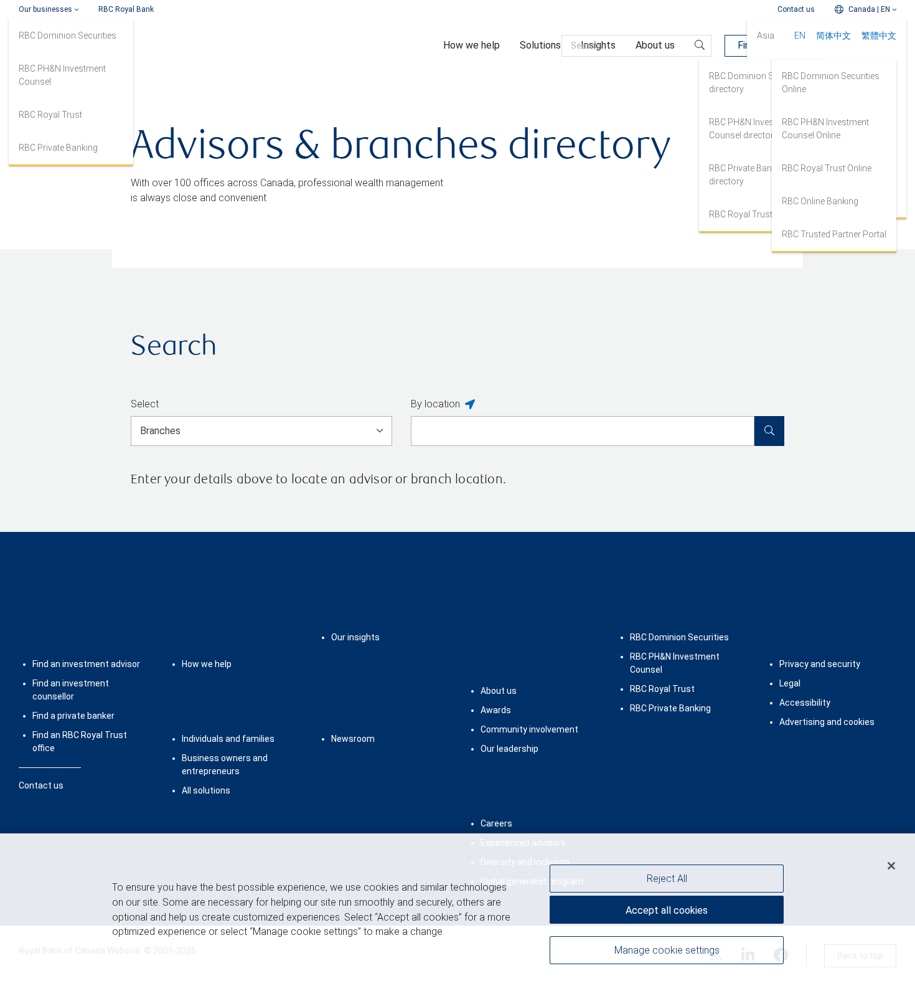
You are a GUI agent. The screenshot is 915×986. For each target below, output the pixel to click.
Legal (789, 683)
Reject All (667, 878)
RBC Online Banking (820, 201)
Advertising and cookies (827, 722)
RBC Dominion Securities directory (758, 82)
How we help (207, 664)
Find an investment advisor (86, 664)
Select (145, 404)
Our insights (355, 637)
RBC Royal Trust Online (826, 168)
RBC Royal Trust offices (755, 214)
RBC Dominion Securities (67, 35)
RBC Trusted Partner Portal (834, 234)
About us (499, 691)
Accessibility (804, 703)
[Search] (769, 431)
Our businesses (45, 9)
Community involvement (529, 729)
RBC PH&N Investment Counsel (62, 75)
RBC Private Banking (58, 148)
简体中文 (833, 35)
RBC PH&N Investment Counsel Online (825, 128)
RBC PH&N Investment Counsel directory (752, 128)
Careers (496, 823)
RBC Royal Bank (126, 9)
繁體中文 (878, 35)
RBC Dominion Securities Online (831, 82)
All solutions (206, 790)
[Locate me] (470, 404)
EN (799, 35)
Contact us (796, 9)
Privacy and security (819, 664)
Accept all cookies (667, 910)
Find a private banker (73, 716)
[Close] (891, 865)
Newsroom (353, 739)
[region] (457, 909)
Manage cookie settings (667, 950)
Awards (496, 710)
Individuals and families (228, 739)
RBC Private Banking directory (748, 174)
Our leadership (509, 749)
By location (435, 404)
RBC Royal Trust (50, 115)
